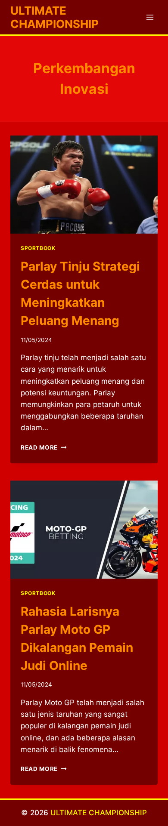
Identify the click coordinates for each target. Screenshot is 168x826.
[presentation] (84, 185)
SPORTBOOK (38, 248)
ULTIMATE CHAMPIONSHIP (98, 812)
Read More (44, 447)
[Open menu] (150, 17)
